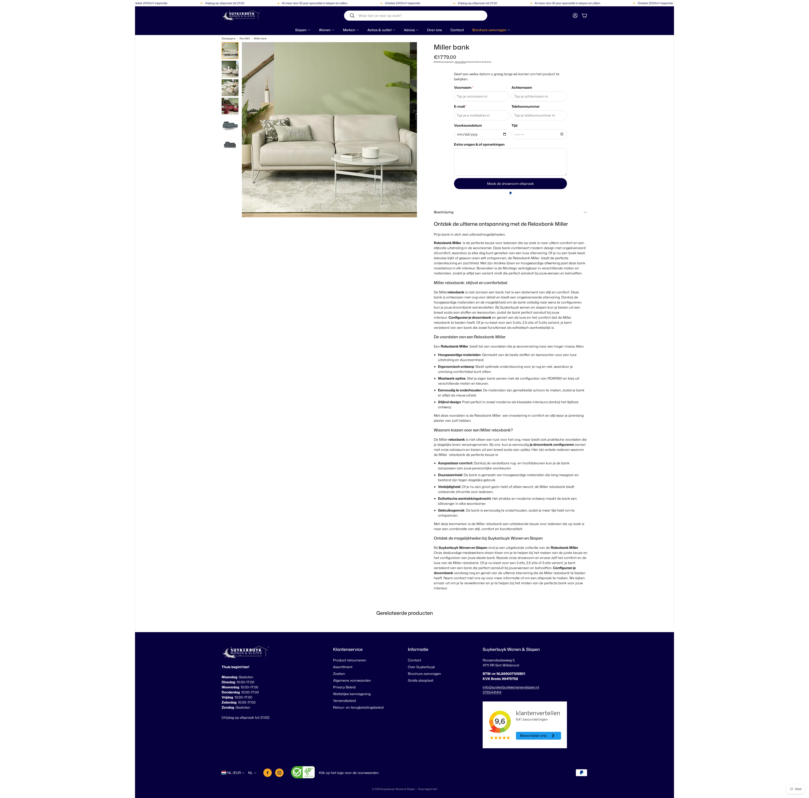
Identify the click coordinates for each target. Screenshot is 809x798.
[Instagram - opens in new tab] (279, 772)
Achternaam (522, 87)
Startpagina (228, 38)
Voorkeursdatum (468, 125)
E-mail (460, 106)
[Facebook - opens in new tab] (267, 772)
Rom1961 (245, 38)
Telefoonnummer (526, 106)
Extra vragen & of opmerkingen (479, 144)
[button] (415, 15)
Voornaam (463, 87)
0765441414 (492, 692)
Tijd (514, 125)
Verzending (460, 61)
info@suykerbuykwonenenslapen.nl (511, 687)
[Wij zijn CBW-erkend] (303, 773)
